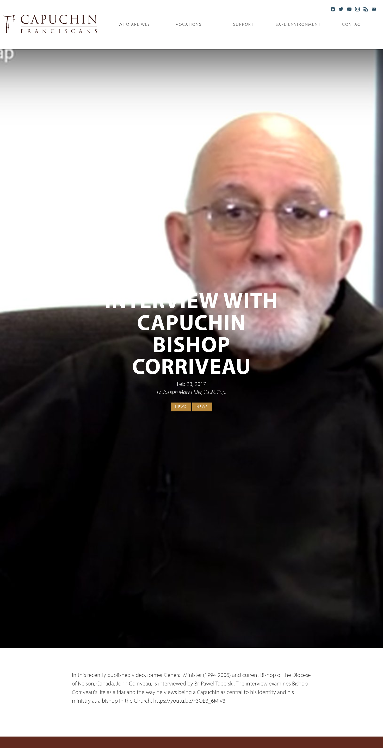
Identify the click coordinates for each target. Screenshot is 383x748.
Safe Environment (298, 24)
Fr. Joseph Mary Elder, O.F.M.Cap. (191, 392)
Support (243, 24)
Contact (352, 24)
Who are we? (134, 24)
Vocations (189, 24)
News (181, 406)
